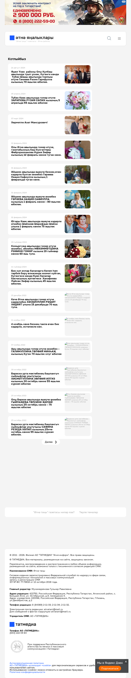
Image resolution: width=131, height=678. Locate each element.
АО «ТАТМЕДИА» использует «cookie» (30, 665)
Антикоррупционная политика (27, 663)
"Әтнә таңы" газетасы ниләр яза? (53, 512)
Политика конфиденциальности (27, 672)
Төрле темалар (88, 512)
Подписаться (110, 668)
